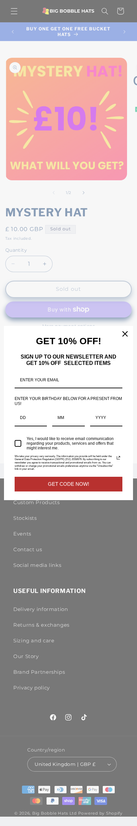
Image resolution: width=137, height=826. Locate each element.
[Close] (125, 334)
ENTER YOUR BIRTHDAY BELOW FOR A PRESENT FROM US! (68, 401)
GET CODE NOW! (68, 484)
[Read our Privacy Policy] (118, 458)
